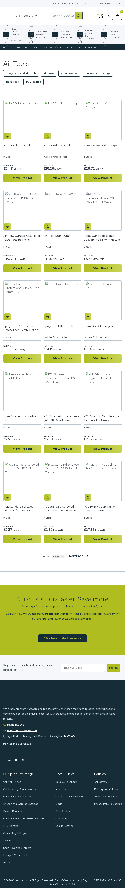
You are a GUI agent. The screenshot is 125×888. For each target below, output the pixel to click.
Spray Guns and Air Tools (21, 73)
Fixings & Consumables (24, 47)
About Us (81, 3)
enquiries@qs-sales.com (22, 730)
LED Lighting (11, 825)
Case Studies (104, 3)
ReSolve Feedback (66, 781)
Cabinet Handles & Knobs (17, 796)
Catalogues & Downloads (69, 796)
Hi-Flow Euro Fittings (97, 73)
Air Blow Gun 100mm (57, 235)
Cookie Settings (64, 825)
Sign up (113, 667)
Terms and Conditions (106, 796)
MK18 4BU (70, 736)
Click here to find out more (62, 638)
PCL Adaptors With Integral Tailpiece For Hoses (102, 418)
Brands (7, 862)
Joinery (7, 840)
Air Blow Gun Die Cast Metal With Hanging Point (21, 237)
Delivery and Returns (106, 789)
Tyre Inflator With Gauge (100, 145)
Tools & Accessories (47, 47)
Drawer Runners (12, 811)
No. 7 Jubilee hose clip (17, 145)
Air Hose (49, 73)
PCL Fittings (33, 81)
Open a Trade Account (62, 3)
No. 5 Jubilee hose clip (58, 145)
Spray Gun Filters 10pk (58, 326)
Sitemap (70, 883)
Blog (92, 3)
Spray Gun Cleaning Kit (99, 326)
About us (60, 789)
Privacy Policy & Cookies (108, 803)
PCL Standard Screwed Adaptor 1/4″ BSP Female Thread (60, 508)
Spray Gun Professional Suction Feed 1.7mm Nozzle (102, 237)
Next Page (76, 556)
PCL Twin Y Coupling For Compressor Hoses (100, 508)
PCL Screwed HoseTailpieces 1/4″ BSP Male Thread (62, 418)
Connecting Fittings (14, 833)
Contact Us (61, 818)
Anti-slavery (100, 781)
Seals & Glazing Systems (17, 847)
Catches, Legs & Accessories (19, 789)
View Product (22, 178)
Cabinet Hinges (12, 781)
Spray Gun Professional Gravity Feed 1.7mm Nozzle (20, 328)
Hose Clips (12, 81)
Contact (118, 3)
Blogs (58, 803)
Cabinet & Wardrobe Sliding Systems (24, 818)
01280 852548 (15, 725)
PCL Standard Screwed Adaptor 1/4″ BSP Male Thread (18, 508)
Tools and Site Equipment (72, 47)
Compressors (69, 73)
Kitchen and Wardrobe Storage (20, 803)
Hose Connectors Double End (19, 418)
